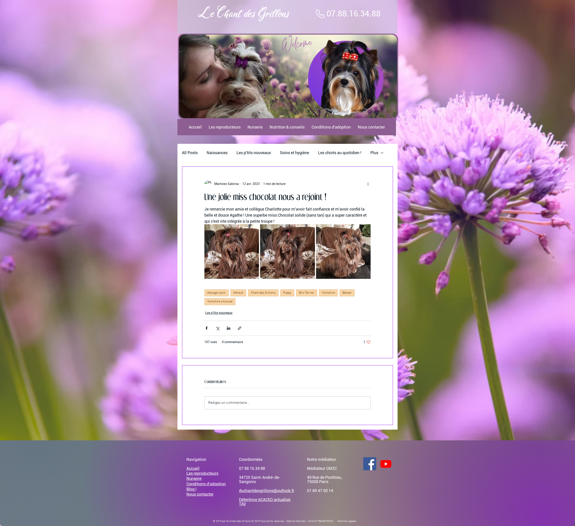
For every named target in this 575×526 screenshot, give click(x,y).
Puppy (287, 293)
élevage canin (216, 293)
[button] (288, 76)
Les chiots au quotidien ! (339, 152)
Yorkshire (328, 293)
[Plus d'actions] (368, 183)
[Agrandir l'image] (231, 251)
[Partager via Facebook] (206, 328)
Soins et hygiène (294, 152)
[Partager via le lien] (239, 328)
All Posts (190, 152)
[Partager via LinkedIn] (228, 328)
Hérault (238, 293)
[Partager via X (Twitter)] (217, 328)
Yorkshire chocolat (219, 302)
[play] (386, 114)
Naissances (217, 152)
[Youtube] (385, 463)
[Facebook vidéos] (369, 463)
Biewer (347, 293)
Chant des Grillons (263, 293)
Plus (374, 152)
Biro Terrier (306, 293)
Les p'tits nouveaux (254, 152)
